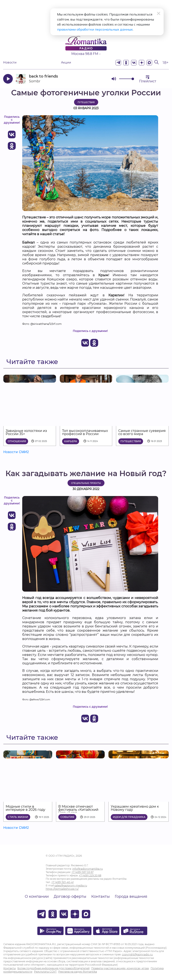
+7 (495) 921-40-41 (62, 882)
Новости (10, 62)
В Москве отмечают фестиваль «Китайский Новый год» (78, 809)
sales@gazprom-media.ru (71, 885)
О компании (37, 896)
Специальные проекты (86, 483)
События (67, 817)
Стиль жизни (18, 817)
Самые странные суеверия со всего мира (142, 432)
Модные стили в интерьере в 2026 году (25, 808)
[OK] (126, 62)
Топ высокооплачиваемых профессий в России (85, 432)
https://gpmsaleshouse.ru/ (62, 888)
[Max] (149, 62)
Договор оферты (70, 896)
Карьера (70, 441)
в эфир (93, 78)
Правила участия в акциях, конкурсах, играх (120, 968)
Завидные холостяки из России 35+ (26, 432)
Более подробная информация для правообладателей (53, 968)
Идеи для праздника (129, 817)
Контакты (100, 896)
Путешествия (86, 102)
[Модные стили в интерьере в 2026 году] (27, 756)
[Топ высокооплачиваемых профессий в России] (86, 380)
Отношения (17, 441)
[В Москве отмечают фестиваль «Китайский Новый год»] (80, 756)
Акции (66, 62)
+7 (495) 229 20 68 (90, 875)
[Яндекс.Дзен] (141, 62)
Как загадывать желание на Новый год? (86, 473)
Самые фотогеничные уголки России (86, 92)
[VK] (134, 62)
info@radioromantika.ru (87, 868)
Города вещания (131, 896)
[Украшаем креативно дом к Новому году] (138, 756)
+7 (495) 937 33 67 (83, 872)
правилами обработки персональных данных (95, 29)
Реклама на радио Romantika (77, 971)
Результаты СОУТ (45, 971)
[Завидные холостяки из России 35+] (29, 380)
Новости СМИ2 (16, 452)
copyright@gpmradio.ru (137, 954)
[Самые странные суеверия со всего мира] (142, 380)
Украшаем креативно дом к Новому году (135, 808)
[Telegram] (118, 62)
